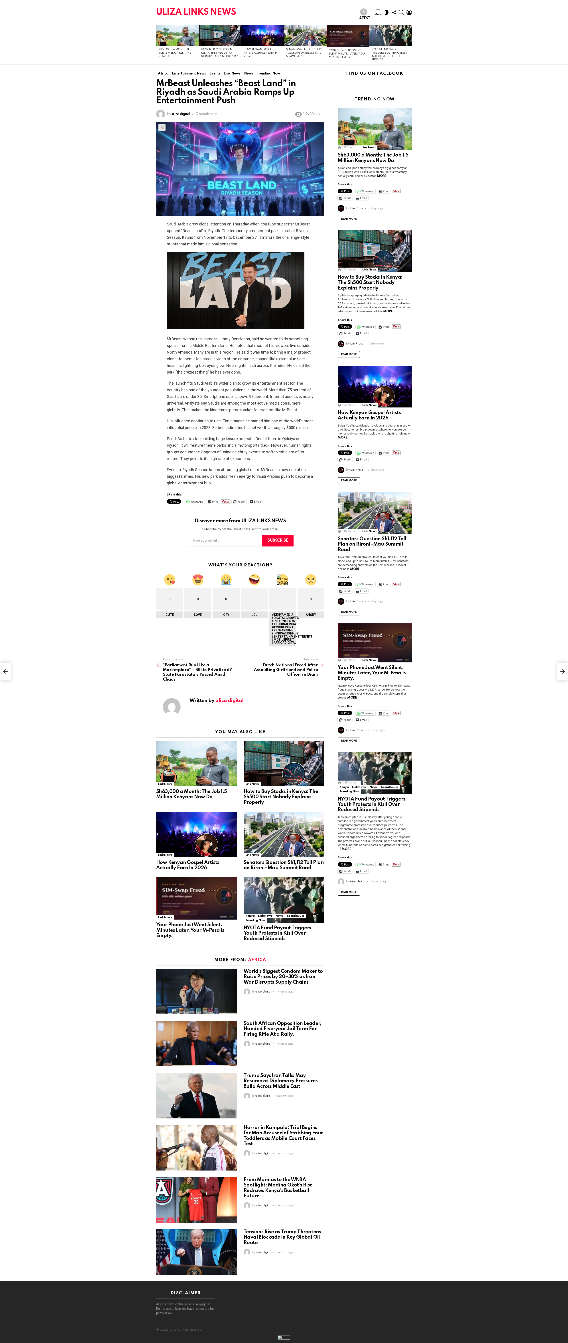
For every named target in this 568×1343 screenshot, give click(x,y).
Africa (257, 960)
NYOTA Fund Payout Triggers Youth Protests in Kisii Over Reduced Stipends (277, 933)
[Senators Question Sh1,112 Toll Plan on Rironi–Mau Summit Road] (305, 35)
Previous (158, 44)
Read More (349, 219)
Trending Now (255, 920)
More (381, 176)
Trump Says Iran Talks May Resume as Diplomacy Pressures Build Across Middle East (281, 1081)
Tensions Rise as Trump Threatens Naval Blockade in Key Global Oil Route (282, 1237)
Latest (363, 18)
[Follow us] (394, 12)
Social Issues (295, 915)
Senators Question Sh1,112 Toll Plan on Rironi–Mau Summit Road (304, 53)
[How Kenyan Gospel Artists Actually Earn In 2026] (262, 35)
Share (162, 127)
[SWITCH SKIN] (386, 12)
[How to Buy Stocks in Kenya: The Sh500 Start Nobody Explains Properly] (220, 35)
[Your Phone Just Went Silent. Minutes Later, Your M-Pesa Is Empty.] (348, 36)
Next (409, 44)
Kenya (249, 915)
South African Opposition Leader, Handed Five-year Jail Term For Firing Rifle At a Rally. (283, 1029)
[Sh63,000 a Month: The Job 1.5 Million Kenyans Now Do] (177, 35)
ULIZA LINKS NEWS (196, 12)
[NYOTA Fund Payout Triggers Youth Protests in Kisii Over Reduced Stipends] (390, 35)
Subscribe (278, 540)
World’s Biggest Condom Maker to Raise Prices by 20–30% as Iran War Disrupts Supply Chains (283, 977)
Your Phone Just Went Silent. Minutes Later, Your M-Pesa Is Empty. (347, 54)
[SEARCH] (401, 12)
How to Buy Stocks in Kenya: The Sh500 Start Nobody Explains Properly (220, 53)
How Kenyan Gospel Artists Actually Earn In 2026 (261, 53)
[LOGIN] (409, 12)
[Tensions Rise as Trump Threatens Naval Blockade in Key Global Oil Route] (196, 1252)
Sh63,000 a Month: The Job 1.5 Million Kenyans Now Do (174, 53)
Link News (165, 784)
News (279, 915)
